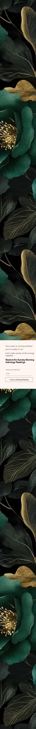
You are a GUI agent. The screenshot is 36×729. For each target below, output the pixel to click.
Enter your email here (12, 369)
